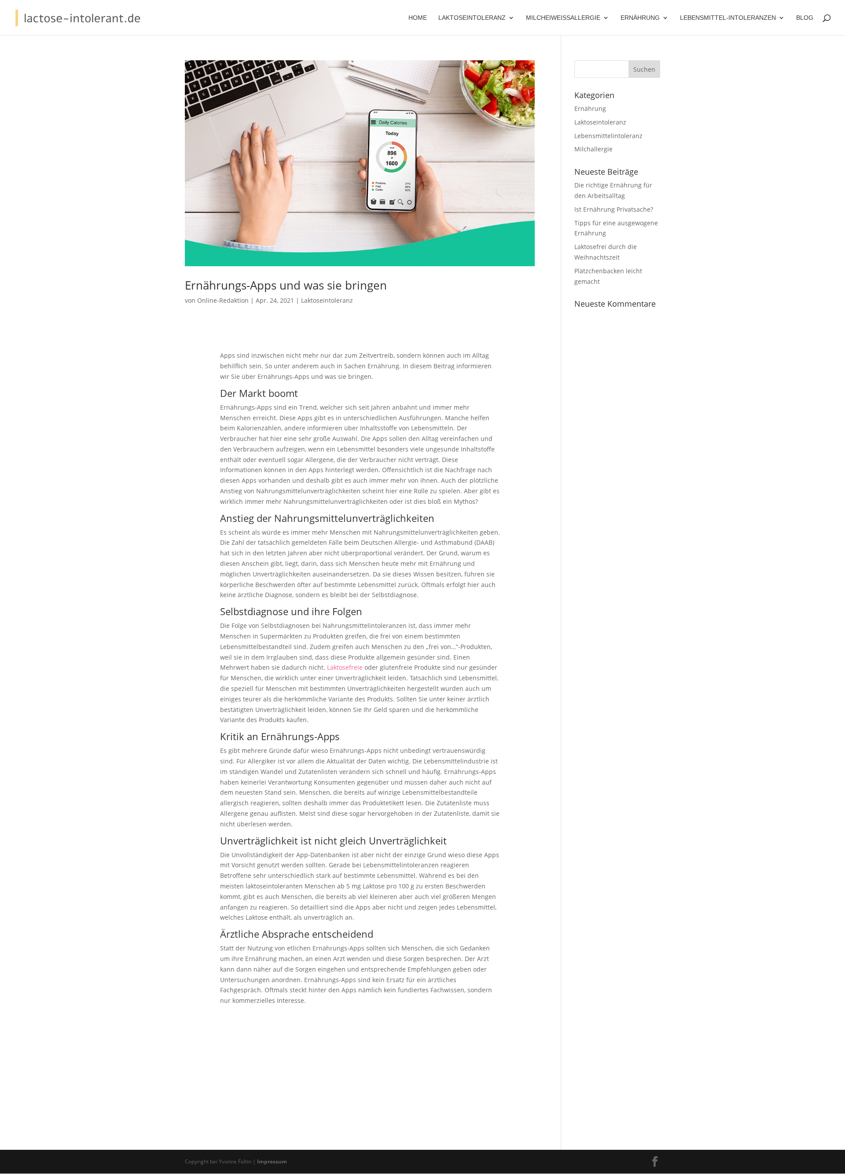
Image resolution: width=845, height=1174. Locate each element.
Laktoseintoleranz (327, 300)
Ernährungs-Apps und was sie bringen (286, 285)
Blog (804, 18)
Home (417, 18)
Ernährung (590, 108)
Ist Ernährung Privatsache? (613, 209)
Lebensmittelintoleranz (608, 136)
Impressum (272, 1161)
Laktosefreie (345, 667)
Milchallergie (593, 149)
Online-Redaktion (223, 300)
